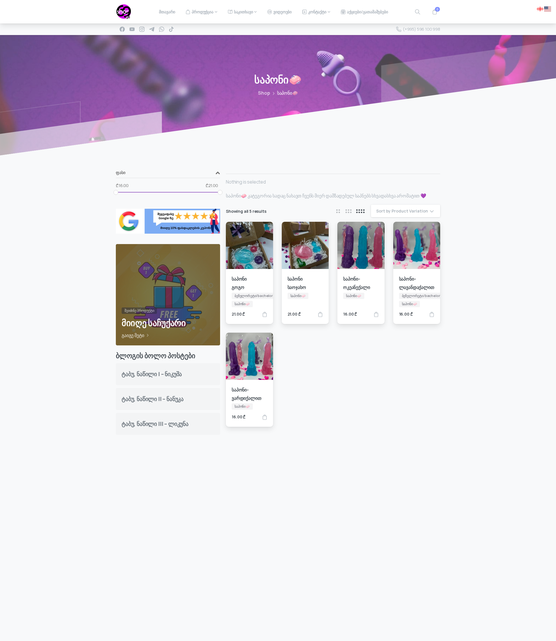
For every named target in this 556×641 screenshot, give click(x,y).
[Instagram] (142, 29)
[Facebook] (122, 29)
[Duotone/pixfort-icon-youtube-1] (328, 617)
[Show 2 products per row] (338, 211)
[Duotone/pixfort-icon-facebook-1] (305, 617)
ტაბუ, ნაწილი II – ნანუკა (153, 399)
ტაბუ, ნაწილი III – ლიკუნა (155, 424)
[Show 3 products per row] (348, 211)
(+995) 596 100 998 (421, 29)
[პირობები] (137, 589)
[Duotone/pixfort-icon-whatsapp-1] (339, 617)
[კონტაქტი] (125, 589)
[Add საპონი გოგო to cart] (264, 314)
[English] (548, 8)
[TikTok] (171, 29)
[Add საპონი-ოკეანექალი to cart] (376, 314)
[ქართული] (540, 8)
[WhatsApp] (161, 29)
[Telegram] (151, 29)
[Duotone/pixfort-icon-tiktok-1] (351, 617)
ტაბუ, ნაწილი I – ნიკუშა (152, 374)
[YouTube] (132, 29)
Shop (264, 93)
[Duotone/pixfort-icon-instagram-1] (316, 617)
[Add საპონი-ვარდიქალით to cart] (264, 417)
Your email (333, 491)
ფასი (120, 173)
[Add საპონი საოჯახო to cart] (320, 314)
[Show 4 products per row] (360, 211)
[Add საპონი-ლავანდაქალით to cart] (431, 314)
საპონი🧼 (287, 93)
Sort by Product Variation (402, 211)
